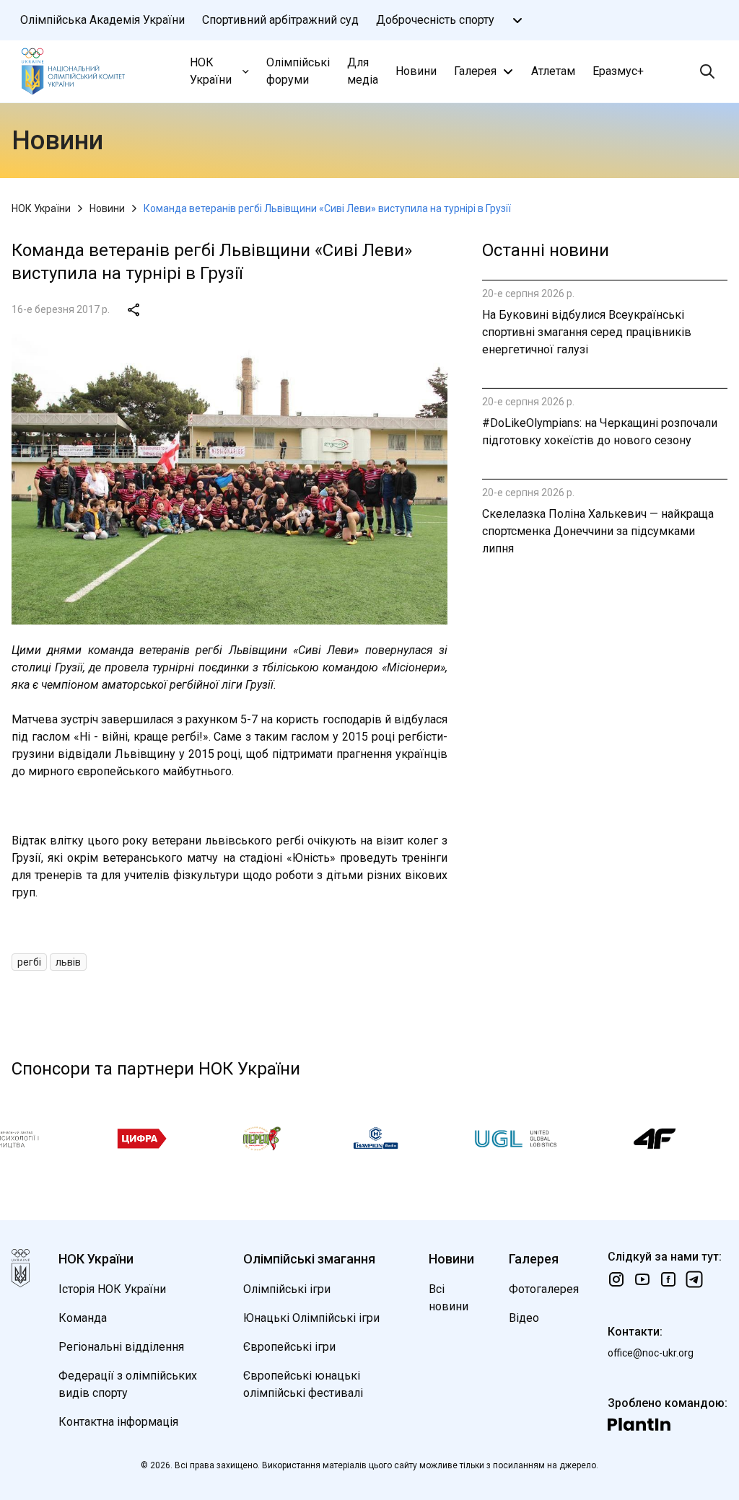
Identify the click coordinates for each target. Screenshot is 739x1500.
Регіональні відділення (121, 1347)
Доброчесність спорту (435, 20)
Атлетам (553, 71)
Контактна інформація (118, 1422)
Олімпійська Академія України (102, 20)
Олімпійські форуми (298, 71)
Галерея (475, 71)
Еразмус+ (618, 71)
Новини (416, 71)
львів (68, 962)
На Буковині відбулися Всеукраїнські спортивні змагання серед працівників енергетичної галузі (586, 332)
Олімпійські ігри (287, 1289)
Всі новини (448, 1297)
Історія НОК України (112, 1289)
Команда (82, 1318)
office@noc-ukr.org (651, 1353)
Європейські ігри (289, 1347)
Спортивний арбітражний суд (280, 20)
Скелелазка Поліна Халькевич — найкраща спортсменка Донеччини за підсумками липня (598, 531)
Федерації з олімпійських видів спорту (127, 1384)
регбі (29, 962)
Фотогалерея (544, 1289)
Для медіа (362, 71)
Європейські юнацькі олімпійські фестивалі (303, 1384)
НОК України (211, 71)
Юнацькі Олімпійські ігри (311, 1318)
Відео (524, 1318)
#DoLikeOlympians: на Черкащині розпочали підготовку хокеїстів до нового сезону (599, 431)
